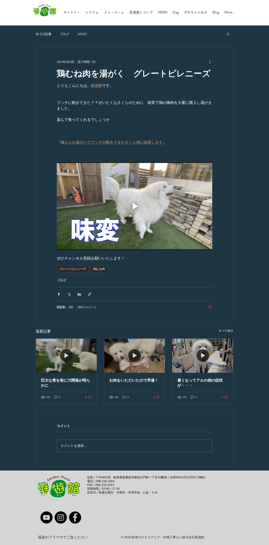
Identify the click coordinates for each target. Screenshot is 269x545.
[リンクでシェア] (90, 294)
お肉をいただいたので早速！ (133, 380)
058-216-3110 (105, 481)
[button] (228, 34)
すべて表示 (226, 331)
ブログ (64, 34)
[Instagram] (61, 517)
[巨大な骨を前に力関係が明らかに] (66, 356)
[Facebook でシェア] (59, 294)
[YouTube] (46, 517)
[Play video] (134, 206)
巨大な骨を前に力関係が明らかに (65, 382)
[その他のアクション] (209, 61)
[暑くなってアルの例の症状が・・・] (202, 356)
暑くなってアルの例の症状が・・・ (200, 382)
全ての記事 (43, 34)
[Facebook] (75, 517)
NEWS (82, 34)
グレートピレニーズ (72, 269)
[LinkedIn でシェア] (79, 294)
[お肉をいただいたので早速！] (134, 356)
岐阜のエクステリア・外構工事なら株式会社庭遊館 (168, 537)
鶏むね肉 (99, 269)
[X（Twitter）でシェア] (69, 294)
